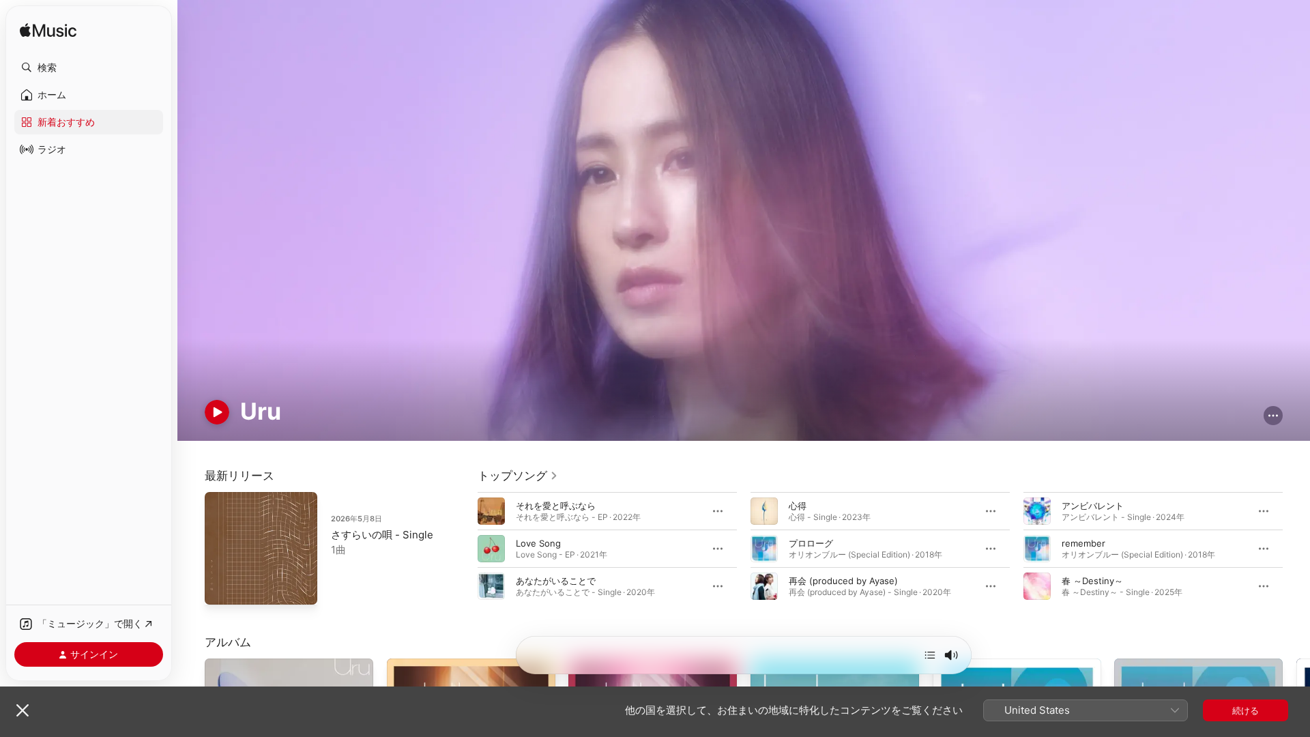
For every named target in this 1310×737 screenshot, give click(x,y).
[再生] (217, 412)
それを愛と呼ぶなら (556, 505)
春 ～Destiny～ (1092, 580)
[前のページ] (464, 548)
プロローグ (811, 542)
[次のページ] (1296, 548)
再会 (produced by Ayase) (843, 580)
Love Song (538, 542)
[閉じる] (22, 710)
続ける (1245, 710)
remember (1083, 542)
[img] (48, 31)
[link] (518, 475)
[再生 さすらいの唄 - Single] (222, 587)
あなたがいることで (556, 580)
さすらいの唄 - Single (382, 534)
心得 (797, 505)
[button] (88, 67)
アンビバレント (1093, 505)
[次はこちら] (930, 655)
